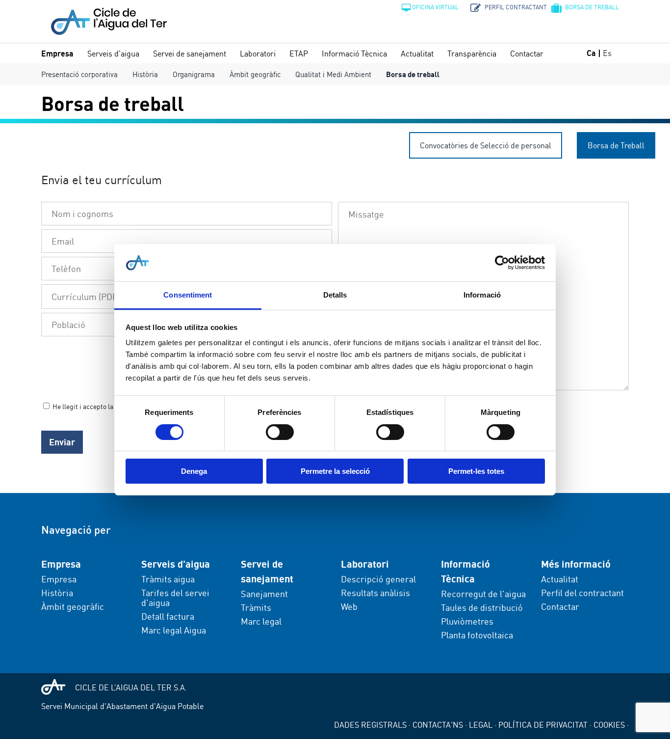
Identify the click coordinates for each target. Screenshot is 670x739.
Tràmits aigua (168, 579)
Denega (194, 471)
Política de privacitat (543, 725)
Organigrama (194, 74)
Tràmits (256, 607)
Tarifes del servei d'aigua (175, 597)
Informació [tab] (482, 295)
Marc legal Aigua (173, 630)
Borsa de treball (591, 7)
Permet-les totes (476, 471)
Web (349, 606)
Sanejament (264, 594)
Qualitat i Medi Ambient (333, 74)
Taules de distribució (482, 607)
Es (607, 53)
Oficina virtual (435, 7)
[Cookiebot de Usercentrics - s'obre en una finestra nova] (502, 262)
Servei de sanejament (189, 53)
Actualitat (417, 53)
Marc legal (261, 621)
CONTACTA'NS (437, 725)
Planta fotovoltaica (477, 635)
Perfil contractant (514, 7)
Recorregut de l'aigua (483, 594)
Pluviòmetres (467, 621)
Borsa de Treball (616, 145)
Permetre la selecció (335, 471)
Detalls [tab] (335, 295)
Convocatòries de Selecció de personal (485, 145)
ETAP (298, 53)
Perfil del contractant (582, 593)
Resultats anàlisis (375, 593)
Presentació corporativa (79, 74)
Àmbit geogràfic (255, 74)
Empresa (57, 53)
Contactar (526, 53)
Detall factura (167, 616)
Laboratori (258, 53)
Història (145, 74)
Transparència (471, 53)
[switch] (280, 432)
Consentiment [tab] (187, 295)
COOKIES (609, 725)
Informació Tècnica (354, 53)
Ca (591, 53)
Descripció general (378, 579)
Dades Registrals (370, 725)
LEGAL (480, 725)
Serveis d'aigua (113, 53)
